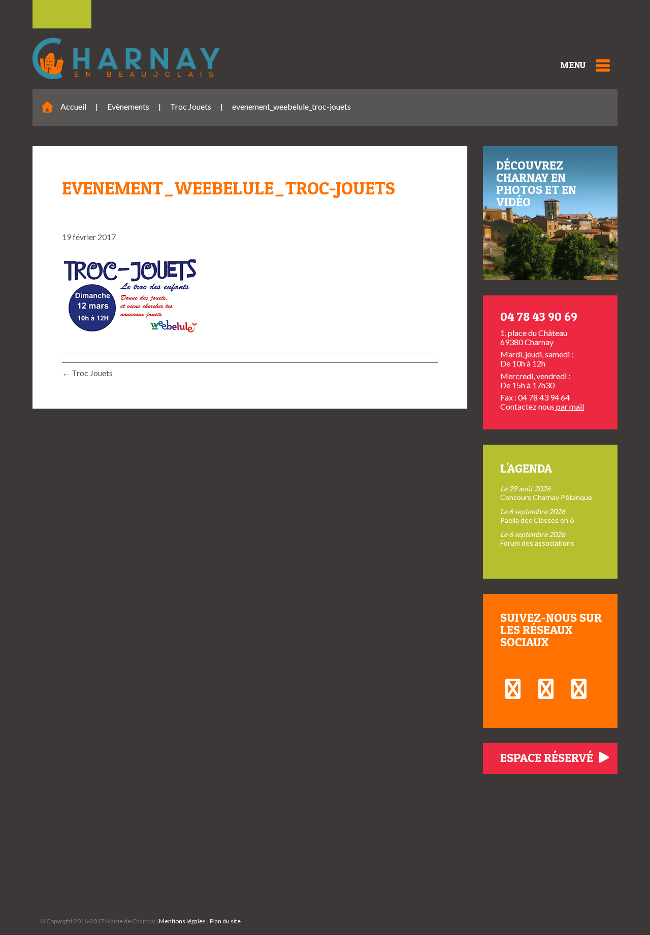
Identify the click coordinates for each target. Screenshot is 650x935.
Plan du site (225, 921)
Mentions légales (182, 921)
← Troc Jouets (87, 373)
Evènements (128, 106)
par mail (569, 406)
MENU (573, 64)
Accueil (73, 106)
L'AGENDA (526, 468)
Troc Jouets (190, 106)
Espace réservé (548, 757)
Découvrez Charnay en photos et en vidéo (536, 183)
